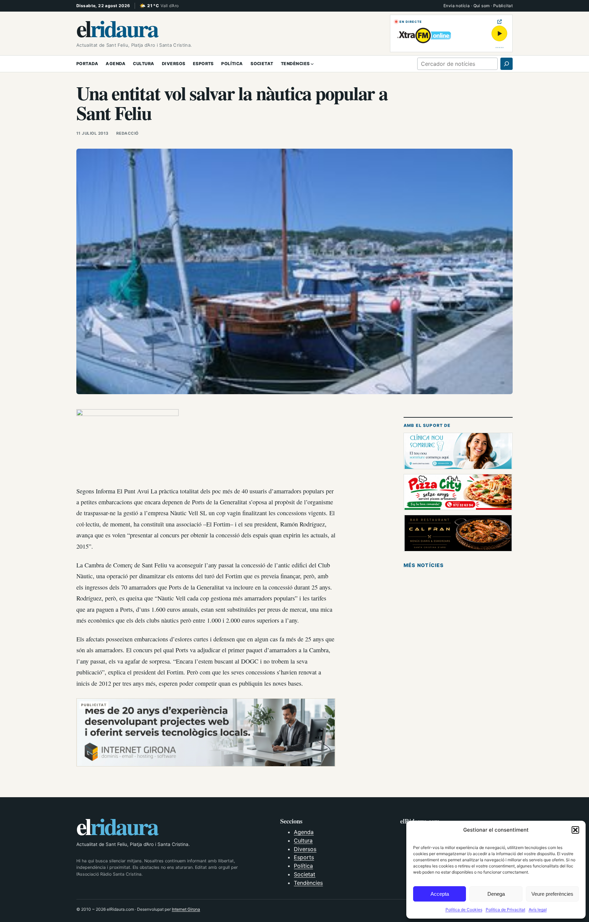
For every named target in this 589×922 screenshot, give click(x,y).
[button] (575, 830)
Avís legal (538, 909)
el (116, 28)
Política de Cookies (463, 909)
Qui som (481, 5)
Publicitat (503, 5)
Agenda (304, 832)
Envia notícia (456, 5)
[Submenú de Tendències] (312, 63)
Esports (304, 857)
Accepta (440, 894)
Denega (496, 894)
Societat (304, 874)
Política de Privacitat (505, 909)
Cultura (303, 840)
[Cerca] (506, 64)
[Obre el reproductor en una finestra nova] (499, 21)
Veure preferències (552, 894)
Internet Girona (186, 909)
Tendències (308, 882)
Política (303, 865)
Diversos (305, 849)
